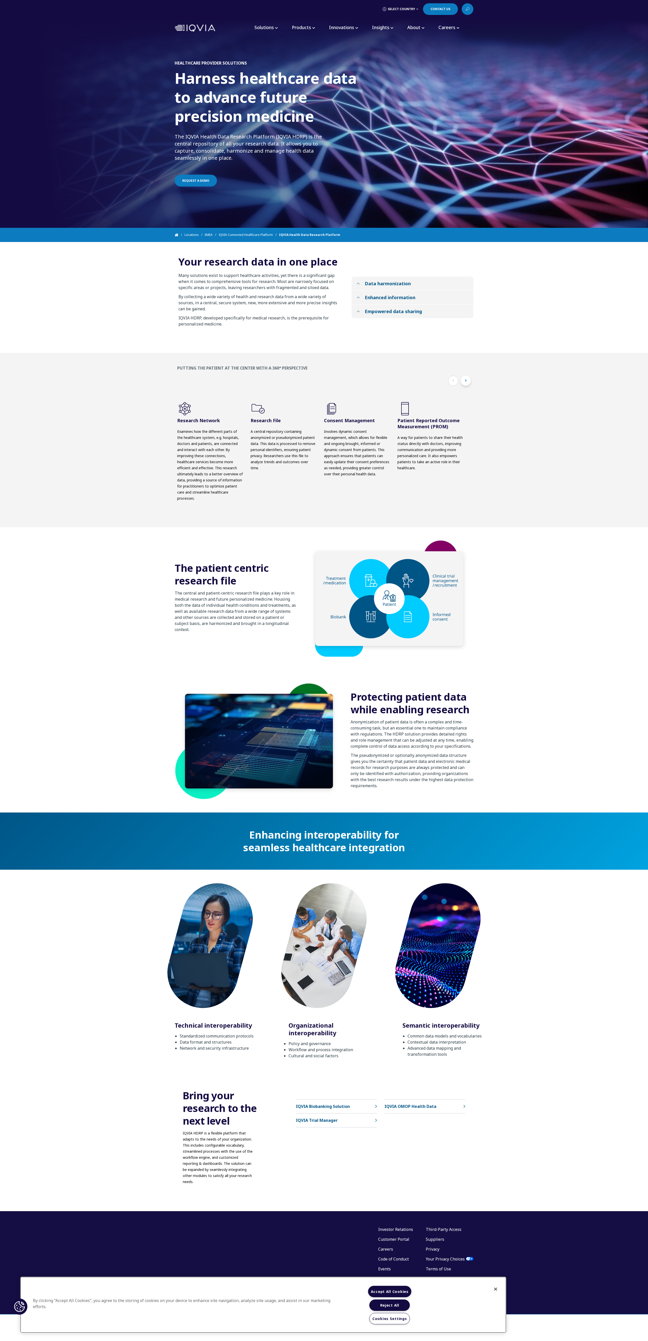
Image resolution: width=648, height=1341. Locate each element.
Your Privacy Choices (445, 1259)
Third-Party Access (443, 1229)
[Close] (495, 1289)
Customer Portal (393, 1239)
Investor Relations (395, 1229)
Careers (385, 1249)
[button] (19, 1306)
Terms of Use (438, 1269)
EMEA (209, 235)
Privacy (432, 1249)
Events (384, 1269)
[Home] (180, 234)
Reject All (389, 1305)
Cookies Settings (389, 1318)
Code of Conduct (393, 1259)
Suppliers (435, 1239)
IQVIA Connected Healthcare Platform (246, 235)
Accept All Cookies (390, 1291)
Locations (192, 235)
